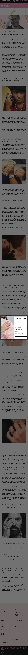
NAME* (16, 322)
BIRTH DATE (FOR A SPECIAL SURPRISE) (19, 329)
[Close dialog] (26, 317)
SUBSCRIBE (20, 336)
